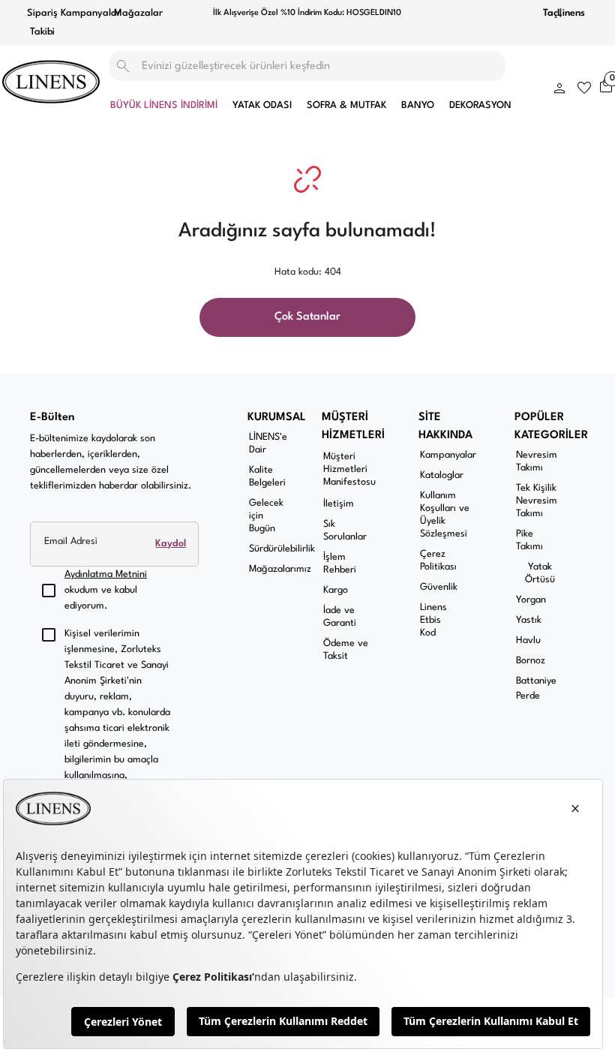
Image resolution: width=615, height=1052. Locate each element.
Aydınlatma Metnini (105, 574)
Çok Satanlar (307, 317)
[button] (559, 85)
